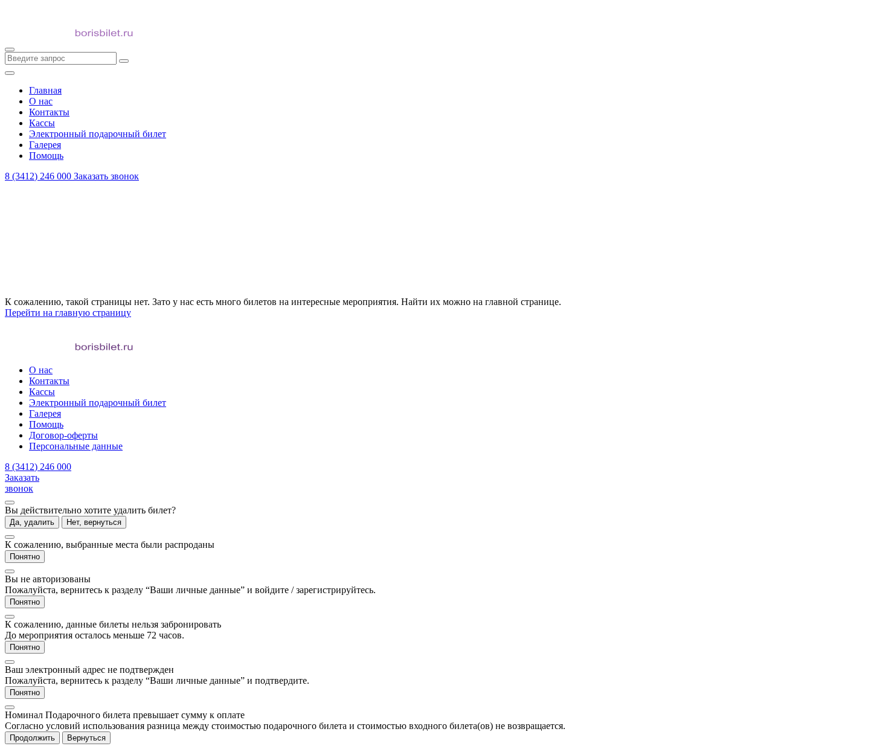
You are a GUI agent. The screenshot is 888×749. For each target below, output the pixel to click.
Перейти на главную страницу (68, 312)
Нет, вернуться (93, 522)
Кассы (42, 392)
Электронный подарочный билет (97, 402)
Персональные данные (76, 446)
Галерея (45, 413)
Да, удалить (32, 522)
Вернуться (86, 737)
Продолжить (32, 737)
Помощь (46, 424)
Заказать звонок (106, 176)
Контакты (49, 381)
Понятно (25, 556)
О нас (41, 370)
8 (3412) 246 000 (39, 176)
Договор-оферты (63, 435)
